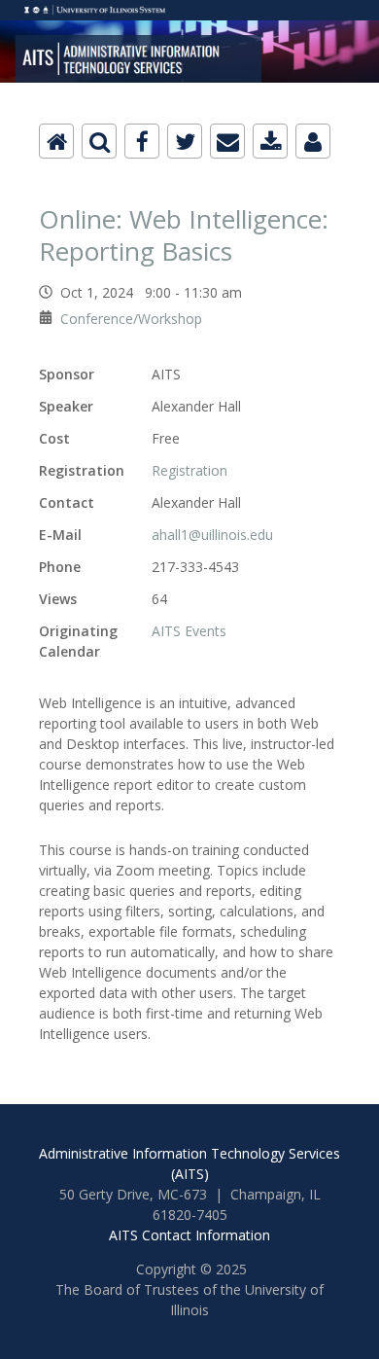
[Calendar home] (56, 141)
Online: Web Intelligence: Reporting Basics (183, 234)
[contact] (312, 141)
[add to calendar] (270, 141)
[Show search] (99, 141)
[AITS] (189, 11)
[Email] (227, 141)
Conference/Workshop (131, 318)
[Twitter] (184, 141)
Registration (189, 470)
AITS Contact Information (189, 1235)
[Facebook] (141, 141)
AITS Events (189, 631)
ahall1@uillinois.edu (212, 534)
